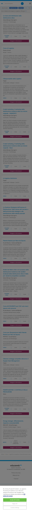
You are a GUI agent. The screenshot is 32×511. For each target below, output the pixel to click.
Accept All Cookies (15, 500)
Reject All (14, 504)
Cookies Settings (14, 507)
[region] (16, 498)
